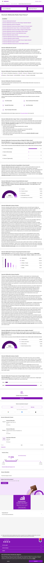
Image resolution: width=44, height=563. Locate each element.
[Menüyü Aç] (2, 1)
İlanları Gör (22, 398)
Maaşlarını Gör (8, 466)
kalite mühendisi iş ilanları (9, 225)
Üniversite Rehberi (24, 113)
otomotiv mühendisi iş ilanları (22, 244)
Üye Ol (12, 407)
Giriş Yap (32, 407)
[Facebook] (4, 541)
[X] (5, 541)
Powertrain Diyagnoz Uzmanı (6, 475)
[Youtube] (9, 541)
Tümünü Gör (3, 447)
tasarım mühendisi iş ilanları (10, 239)
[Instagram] (7, 541)
